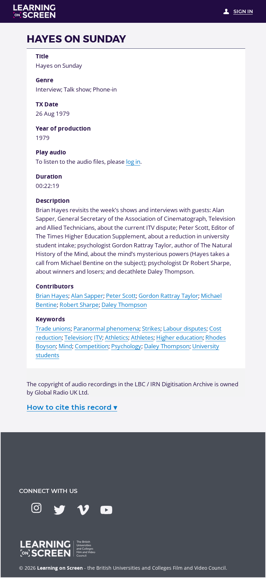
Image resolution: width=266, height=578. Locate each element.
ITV (98, 337)
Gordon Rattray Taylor (168, 296)
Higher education (179, 337)
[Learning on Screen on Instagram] (36, 508)
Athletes (142, 337)
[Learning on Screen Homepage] (34, 11)
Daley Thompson (124, 305)
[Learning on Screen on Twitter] (59, 510)
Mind (65, 346)
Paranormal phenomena (106, 328)
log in (133, 161)
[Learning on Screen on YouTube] (106, 510)
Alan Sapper (87, 296)
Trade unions (53, 328)
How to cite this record (72, 407)
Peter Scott (121, 296)
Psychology (126, 346)
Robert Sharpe (79, 305)
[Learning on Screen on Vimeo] (83, 510)
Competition (91, 346)
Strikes (151, 328)
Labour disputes (184, 328)
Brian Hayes (52, 296)
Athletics (116, 337)
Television (77, 337)
